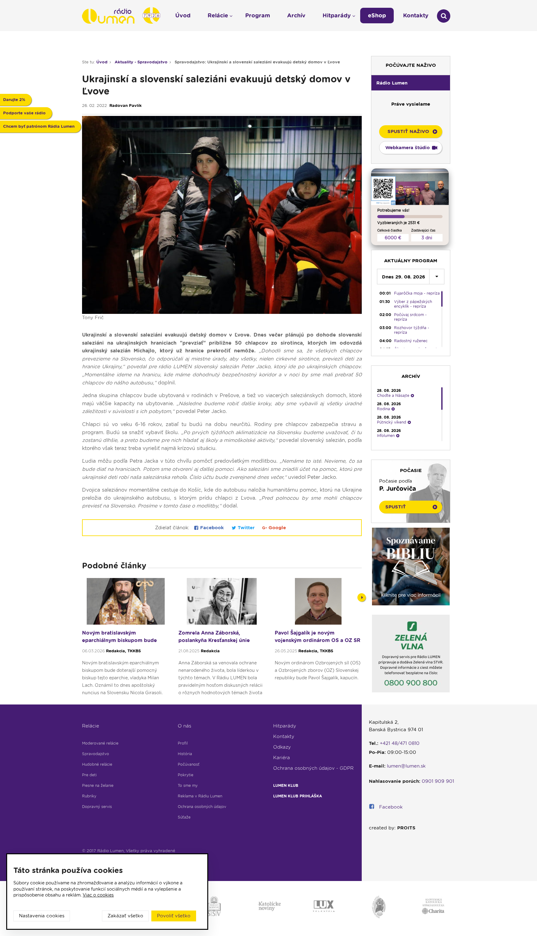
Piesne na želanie (97, 785)
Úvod (102, 62)
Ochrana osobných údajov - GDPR (313, 768)
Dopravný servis (97, 806)
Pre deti (89, 775)
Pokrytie (185, 775)
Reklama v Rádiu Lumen (200, 796)
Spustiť (395, 507)
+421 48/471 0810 (400, 743)
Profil (183, 743)
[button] (410, 82)
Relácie (90, 726)
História (185, 753)
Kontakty (283, 736)
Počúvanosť (189, 764)
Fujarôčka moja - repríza (417, 293)
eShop (377, 15)
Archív (296, 15)
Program (257, 15)
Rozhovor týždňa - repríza (411, 330)
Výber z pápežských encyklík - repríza (413, 304)
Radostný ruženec (411, 340)
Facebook (212, 527)
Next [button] (361, 597)
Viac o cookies (98, 894)
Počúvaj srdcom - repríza (410, 317)
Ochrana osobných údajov (202, 806)
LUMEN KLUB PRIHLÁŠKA (297, 796)
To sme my (188, 785)
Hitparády (284, 726)
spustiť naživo (408, 131)
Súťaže (184, 817)
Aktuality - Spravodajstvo (141, 62)
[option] (125, 639)
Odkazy (282, 747)
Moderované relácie (100, 743)
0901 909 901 (438, 781)
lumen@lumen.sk (406, 766)
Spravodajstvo (95, 753)
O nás (184, 726)
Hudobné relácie (97, 764)
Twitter (246, 527)
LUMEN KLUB (285, 785)
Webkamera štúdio (407, 147)
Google (276, 527)
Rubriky (89, 796)
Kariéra (281, 757)
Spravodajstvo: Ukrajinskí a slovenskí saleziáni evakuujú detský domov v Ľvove (257, 62)
